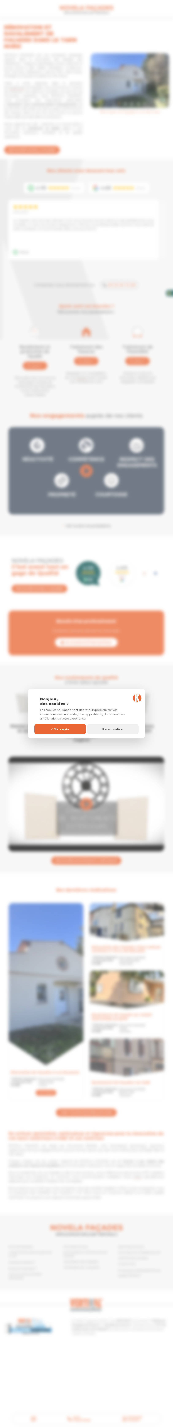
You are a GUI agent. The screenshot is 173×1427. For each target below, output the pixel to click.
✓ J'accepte (60, 729)
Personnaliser (113, 729)
